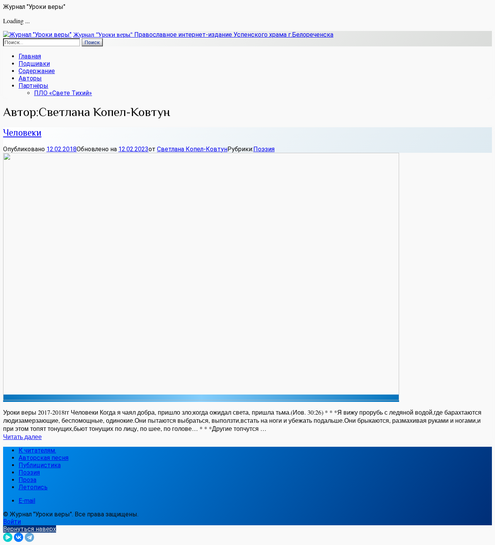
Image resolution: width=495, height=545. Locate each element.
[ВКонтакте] (18, 537)
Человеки (22, 132)
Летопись (33, 487)
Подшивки (34, 63)
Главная (30, 56)
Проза (27, 479)
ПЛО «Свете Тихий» (63, 93)
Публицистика (40, 465)
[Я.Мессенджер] (7, 537)
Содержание (37, 71)
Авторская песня (43, 457)
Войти (12, 521)
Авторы (30, 78)
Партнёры (33, 85)
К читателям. (37, 450)
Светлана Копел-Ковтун (192, 149)
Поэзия (264, 149)
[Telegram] (29, 537)
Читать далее (22, 436)
